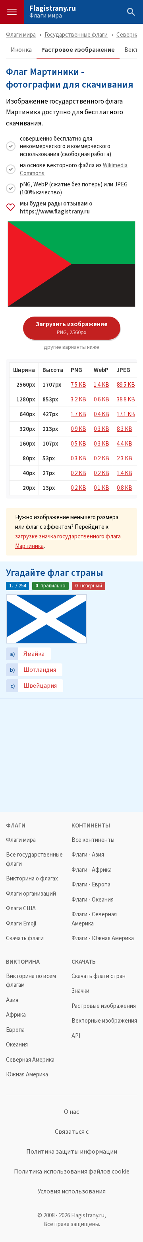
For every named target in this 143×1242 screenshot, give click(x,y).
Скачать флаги (25, 938)
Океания (17, 1044)
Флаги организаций (31, 893)
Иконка (21, 50)
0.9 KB (78, 428)
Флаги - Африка (92, 869)
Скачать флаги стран (99, 976)
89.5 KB (126, 384)
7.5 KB (78, 384)
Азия (12, 1000)
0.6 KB (101, 399)
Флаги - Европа (91, 884)
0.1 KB (101, 487)
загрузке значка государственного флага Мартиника (68, 541)
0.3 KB (101, 428)
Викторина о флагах (32, 878)
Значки (80, 991)
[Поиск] (131, 12)
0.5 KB (78, 443)
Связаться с (72, 1131)
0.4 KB (101, 414)
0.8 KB (124, 487)
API (76, 1036)
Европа (15, 1030)
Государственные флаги (76, 34)
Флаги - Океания (93, 899)
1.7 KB (78, 414)
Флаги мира (45, 15)
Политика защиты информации (71, 1151)
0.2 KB (101, 458)
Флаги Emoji (21, 923)
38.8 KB (126, 399)
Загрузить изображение (72, 327)
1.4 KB (101, 384)
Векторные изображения (104, 1020)
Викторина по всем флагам (31, 981)
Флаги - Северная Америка (94, 919)
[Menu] (12, 12)
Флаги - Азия (88, 854)
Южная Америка (27, 1074)
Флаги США (21, 908)
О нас (71, 1112)
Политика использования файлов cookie (71, 1171)
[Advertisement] (71, 754)
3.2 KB (78, 399)
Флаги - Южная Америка (103, 938)
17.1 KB (126, 414)
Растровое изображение (78, 50)
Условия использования (72, 1191)
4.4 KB (124, 443)
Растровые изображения (104, 1006)
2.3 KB (124, 458)
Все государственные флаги (34, 859)
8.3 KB (124, 428)
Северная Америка (30, 1059)
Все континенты (93, 840)
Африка (16, 1014)
